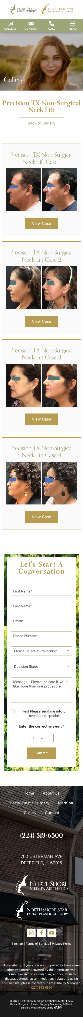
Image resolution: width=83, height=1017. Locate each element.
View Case (41, 223)
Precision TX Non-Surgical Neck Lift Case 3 (41, 354)
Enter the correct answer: (41, 726)
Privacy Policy (62, 943)
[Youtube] (51, 933)
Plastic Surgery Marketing (46, 1004)
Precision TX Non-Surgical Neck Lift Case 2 (41, 256)
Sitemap (17, 943)
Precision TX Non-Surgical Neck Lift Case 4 (41, 451)
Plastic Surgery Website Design (47, 1006)
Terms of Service (37, 943)
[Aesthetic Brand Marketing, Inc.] (58, 1007)
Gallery (30, 812)
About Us (51, 793)
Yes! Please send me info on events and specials (44, 713)
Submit (42, 753)
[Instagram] (31, 933)
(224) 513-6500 (41, 835)
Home (28, 793)
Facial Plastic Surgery (29, 803)
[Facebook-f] (41, 933)
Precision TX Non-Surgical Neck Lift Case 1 (41, 158)
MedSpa (65, 803)
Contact (52, 812)
